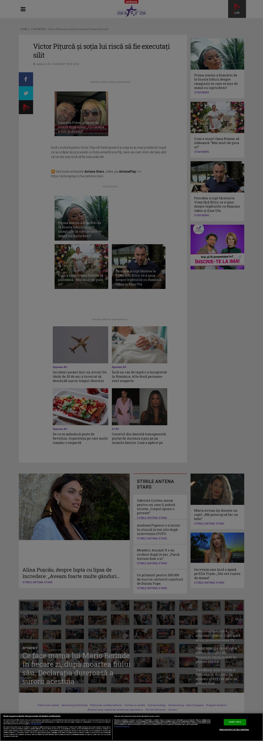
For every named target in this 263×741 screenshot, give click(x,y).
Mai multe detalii (36, 724)
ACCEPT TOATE (235, 722)
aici (16, 732)
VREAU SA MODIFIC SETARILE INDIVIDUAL (234, 730)
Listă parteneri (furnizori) (122, 726)
